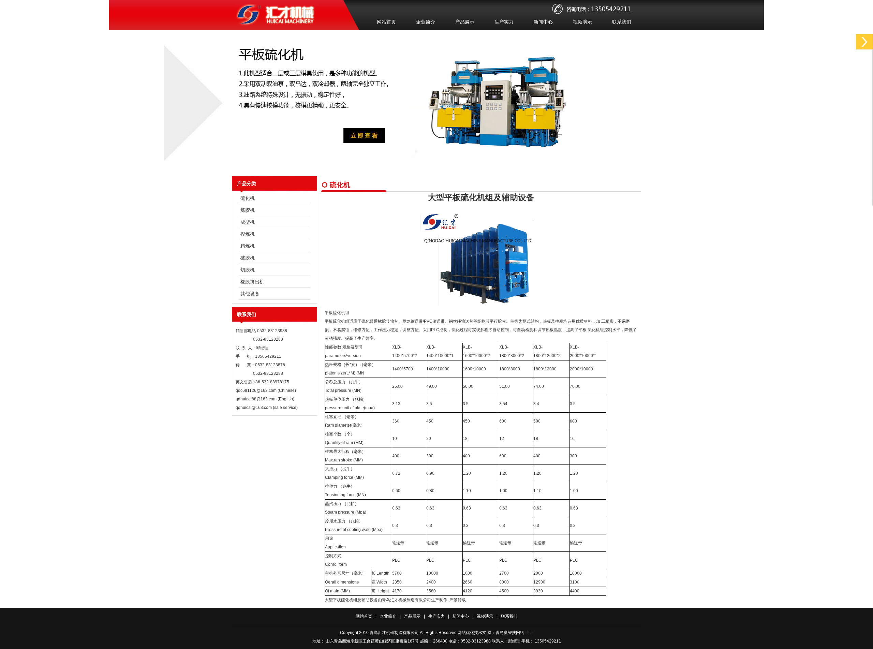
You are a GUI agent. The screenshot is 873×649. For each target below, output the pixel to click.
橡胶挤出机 (252, 281)
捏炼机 (247, 234)
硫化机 (247, 198)
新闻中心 (543, 22)
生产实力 (504, 22)
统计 (529, 632)
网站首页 (386, 22)
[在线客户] (864, 41)
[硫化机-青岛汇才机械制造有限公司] (278, 24)
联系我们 (621, 22)
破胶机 (247, 258)
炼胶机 (247, 210)
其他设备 (250, 293)
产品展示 (464, 22)
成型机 (247, 222)
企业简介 (425, 22)
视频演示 (582, 22)
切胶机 (247, 269)
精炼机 (247, 246)
